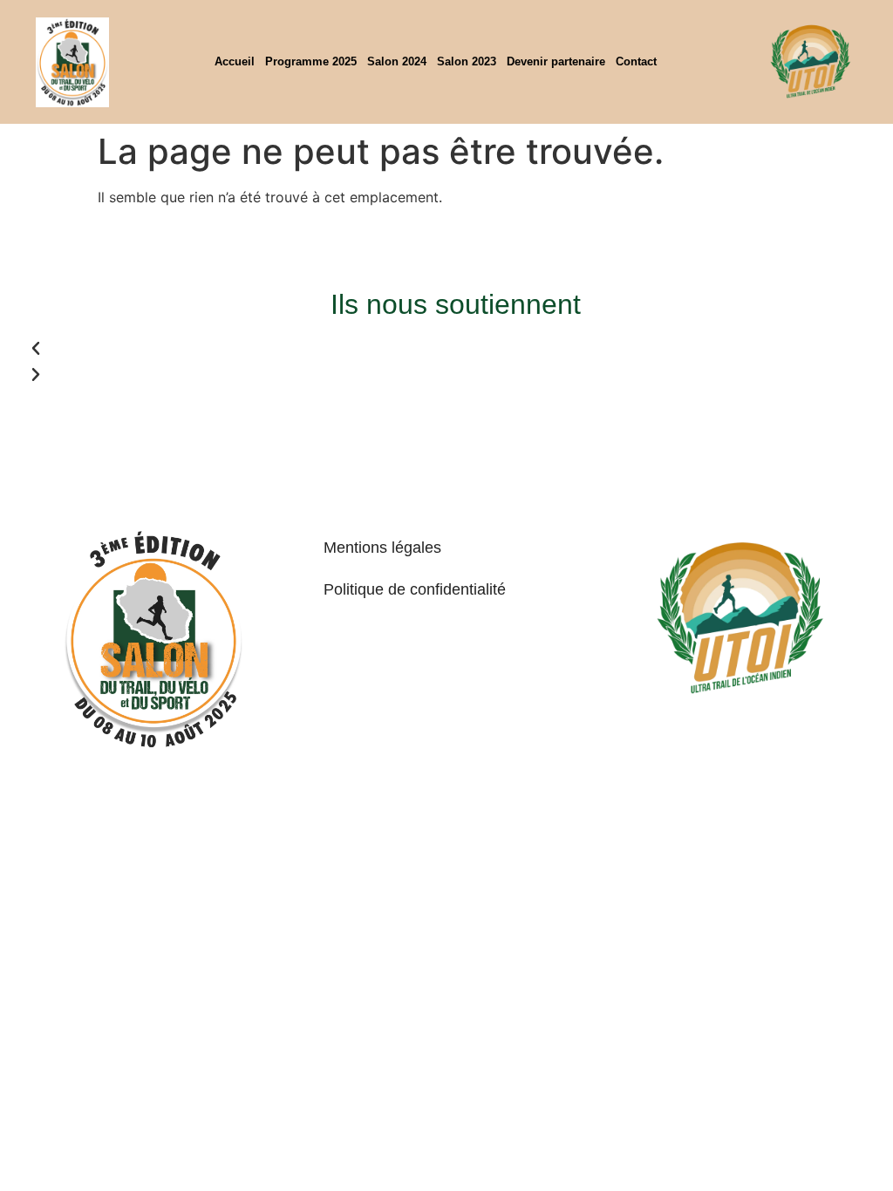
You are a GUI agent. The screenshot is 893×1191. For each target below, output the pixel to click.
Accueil (235, 61)
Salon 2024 (396, 61)
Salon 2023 (466, 61)
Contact (636, 61)
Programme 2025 (311, 61)
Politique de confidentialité (415, 589)
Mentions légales (382, 547)
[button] (236, 349)
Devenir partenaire (556, 61)
